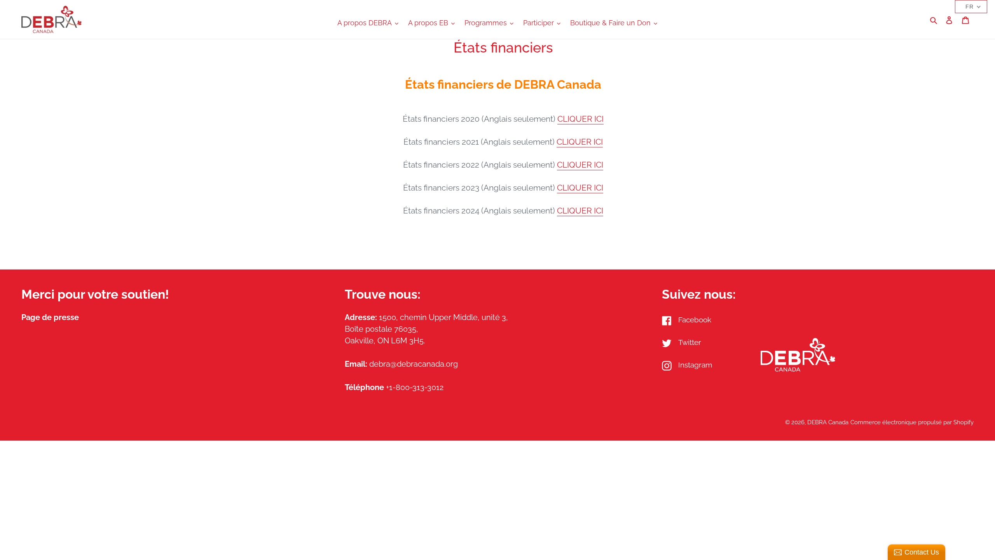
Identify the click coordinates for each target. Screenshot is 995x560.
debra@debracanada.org (413, 364)
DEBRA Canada (827, 422)
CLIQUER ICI (580, 119)
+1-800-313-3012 (414, 387)
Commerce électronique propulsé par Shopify (912, 422)
